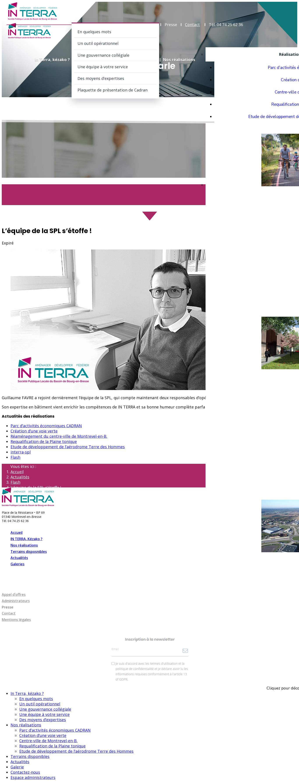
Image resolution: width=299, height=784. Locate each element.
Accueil (17, 471)
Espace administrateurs (33, 777)
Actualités (20, 477)
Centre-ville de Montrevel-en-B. (48, 740)
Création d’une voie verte (34, 431)
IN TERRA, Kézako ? (26, 538)
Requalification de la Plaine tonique (44, 441)
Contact (192, 24)
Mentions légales (16, 619)
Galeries (18, 564)
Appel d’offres (14, 594)
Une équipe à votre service (102, 66)
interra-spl (21, 452)
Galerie (17, 767)
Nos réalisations (179, 59)
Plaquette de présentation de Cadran (112, 90)
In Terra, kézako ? (52, 59)
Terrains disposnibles (29, 551)
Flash (15, 457)
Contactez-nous (25, 772)
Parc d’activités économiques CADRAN (46, 425)
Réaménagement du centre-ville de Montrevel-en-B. (59, 436)
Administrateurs (16, 600)
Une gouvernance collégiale (103, 55)
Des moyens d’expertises (100, 78)
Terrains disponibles (30, 756)
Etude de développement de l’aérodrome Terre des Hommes (68, 446)
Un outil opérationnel (97, 43)
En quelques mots (94, 31)
